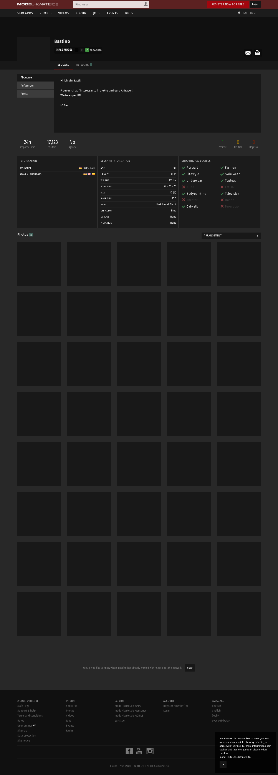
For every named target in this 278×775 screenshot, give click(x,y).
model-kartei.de (134, 766)
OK (223, 764)
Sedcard (64, 64)
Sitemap (22, 730)
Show (189, 668)
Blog (129, 13)
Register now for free (228, 4)
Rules (20, 720)
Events (112, 13)
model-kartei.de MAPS (128, 705)
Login (255, 4)
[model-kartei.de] (37, 4)
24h (27, 144)
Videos (63, 13)
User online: (26, 725)
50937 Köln (88, 168)
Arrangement (213, 235)
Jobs (97, 13)
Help (253, 13)
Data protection (26, 735)
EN (245, 13)
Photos (46, 13)
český (215, 715)
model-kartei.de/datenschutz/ (236, 757)
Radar (69, 730)
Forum (81, 13)
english (216, 710)
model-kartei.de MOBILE (129, 715)
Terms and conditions (30, 715)
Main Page (23, 705)
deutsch (217, 705)
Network (83, 64)
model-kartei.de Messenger (131, 710)
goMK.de (120, 720)
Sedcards (25, 13)
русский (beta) (221, 720)
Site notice (23, 740)
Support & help (26, 710)
